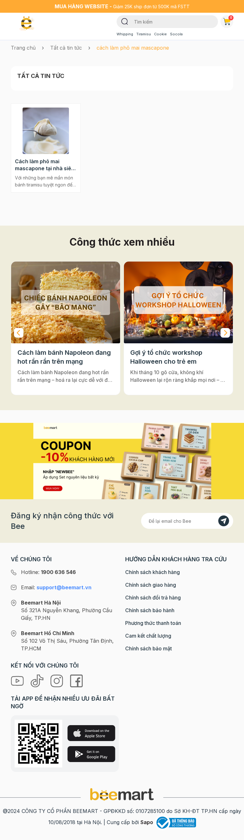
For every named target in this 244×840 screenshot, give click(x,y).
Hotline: (48, 572)
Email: (56, 587)
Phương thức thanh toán (153, 623)
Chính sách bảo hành (149, 610)
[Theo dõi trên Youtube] (18, 680)
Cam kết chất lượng (148, 636)
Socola (176, 34)
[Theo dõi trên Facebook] (76, 680)
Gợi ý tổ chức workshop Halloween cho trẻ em (53, 357)
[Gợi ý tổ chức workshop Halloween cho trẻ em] (65, 302)
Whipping (125, 34)
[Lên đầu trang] (232, 833)
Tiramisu (143, 34)
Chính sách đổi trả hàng (153, 597)
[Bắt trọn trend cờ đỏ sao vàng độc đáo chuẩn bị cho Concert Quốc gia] (178, 302)
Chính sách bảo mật (148, 648)
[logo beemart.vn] (122, 794)
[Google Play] (91, 754)
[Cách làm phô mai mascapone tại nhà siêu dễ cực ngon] (46, 131)
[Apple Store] (91, 733)
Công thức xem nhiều (122, 242)
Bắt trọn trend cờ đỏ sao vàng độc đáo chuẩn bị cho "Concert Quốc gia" (177, 357)
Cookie (160, 34)
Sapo (146, 822)
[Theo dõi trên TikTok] (37, 680)
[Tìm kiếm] (124, 21)
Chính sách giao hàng (150, 585)
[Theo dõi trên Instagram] (57, 680)
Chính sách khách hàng (152, 572)
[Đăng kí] (223, 521)
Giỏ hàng (231, 17)
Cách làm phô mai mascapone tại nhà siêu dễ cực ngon (44, 165)
